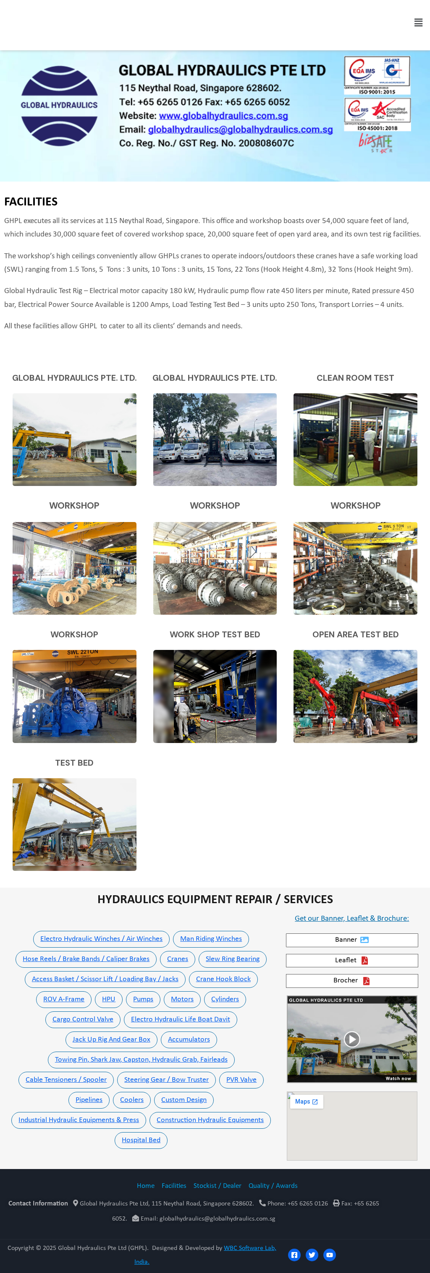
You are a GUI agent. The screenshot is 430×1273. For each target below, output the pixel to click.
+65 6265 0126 (307, 1203)
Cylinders (225, 999)
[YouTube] (329, 1255)
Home (146, 1186)
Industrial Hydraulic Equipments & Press (78, 1120)
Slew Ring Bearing (233, 959)
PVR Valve (241, 1080)
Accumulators (189, 1040)
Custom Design (184, 1100)
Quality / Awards (273, 1186)
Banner (346, 940)
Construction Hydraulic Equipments (210, 1120)
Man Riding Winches (211, 939)
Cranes (177, 959)
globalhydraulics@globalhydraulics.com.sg (217, 1219)
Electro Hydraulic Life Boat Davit (180, 1020)
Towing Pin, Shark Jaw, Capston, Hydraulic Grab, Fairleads (141, 1060)
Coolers (132, 1100)
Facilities (174, 1186)
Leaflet (346, 960)
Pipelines (89, 1100)
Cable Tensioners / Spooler (66, 1080)
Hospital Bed (141, 1140)
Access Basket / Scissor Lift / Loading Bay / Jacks (105, 979)
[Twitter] (312, 1255)
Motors (182, 999)
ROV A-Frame (63, 999)
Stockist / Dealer (217, 1186)
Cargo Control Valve (82, 1020)
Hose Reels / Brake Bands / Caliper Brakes (86, 959)
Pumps (143, 999)
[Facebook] (294, 1255)
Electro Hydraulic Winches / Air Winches (101, 939)
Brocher (345, 981)
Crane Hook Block (223, 979)
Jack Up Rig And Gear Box (111, 1040)
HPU (108, 999)
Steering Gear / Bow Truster (166, 1080)
